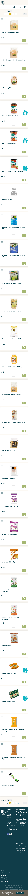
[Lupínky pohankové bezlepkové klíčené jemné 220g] (14, 582)
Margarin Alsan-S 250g (8, 701)
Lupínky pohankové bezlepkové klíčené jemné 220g (13, 590)
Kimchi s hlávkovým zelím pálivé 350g (13, 171)
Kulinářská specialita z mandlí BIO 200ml (14, 422)
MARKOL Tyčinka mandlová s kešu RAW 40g (13, 758)
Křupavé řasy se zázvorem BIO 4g (11, 339)
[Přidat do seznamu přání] (2, 19)
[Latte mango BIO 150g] (14, 554)
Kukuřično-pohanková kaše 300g (11, 394)
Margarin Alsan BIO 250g (9, 673)
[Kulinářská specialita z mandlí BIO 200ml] (14, 415)
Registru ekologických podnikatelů (15, 886)
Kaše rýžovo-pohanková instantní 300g (13, 60)
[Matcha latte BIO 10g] (14, 778)
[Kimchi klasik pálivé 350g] (14, 136)
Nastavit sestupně (13, 11)
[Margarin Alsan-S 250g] (14, 694)
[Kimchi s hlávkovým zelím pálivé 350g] (14, 164)
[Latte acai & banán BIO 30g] (14, 527)
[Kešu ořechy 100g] (14, 80)
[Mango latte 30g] (14, 638)
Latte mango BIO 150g (8, 562)
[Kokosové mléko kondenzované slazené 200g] (14, 220)
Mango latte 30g (6, 645)
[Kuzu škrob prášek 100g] (14, 471)
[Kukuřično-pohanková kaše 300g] (14, 387)
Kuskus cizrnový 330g (8, 450)
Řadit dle (3, 11)
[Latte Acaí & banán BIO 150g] (14, 499)
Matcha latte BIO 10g (8, 785)
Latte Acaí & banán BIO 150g (10, 506)
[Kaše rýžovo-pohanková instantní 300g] (14, 52)
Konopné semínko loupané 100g (11, 283)
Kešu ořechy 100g (7, 88)
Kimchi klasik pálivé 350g (9, 143)
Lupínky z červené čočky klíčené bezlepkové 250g (11, 618)
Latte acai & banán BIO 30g (9, 534)
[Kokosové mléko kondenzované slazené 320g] (14, 248)
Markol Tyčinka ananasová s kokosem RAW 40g (13, 730)
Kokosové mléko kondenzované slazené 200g (13, 228)
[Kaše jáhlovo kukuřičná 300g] (14, 25)
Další (18, 14)
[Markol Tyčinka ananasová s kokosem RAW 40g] (14, 722)
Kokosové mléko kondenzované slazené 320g (13, 256)
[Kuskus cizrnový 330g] (14, 443)
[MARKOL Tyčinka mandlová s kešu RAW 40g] (14, 750)
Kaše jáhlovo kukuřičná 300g (10, 32)
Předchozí (2, 14)
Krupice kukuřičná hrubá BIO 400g (12, 367)
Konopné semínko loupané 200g (11, 311)
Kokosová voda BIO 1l (8, 199)
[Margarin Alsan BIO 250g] (14, 666)
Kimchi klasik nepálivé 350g (10, 116)
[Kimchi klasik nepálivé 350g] (14, 108)
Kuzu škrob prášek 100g (9, 478)
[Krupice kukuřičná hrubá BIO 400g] (14, 359)
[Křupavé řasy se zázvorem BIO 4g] (14, 331)
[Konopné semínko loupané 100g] (14, 276)
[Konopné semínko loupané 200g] (14, 303)
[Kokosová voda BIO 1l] (14, 192)
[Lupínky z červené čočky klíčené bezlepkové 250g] (14, 610)
